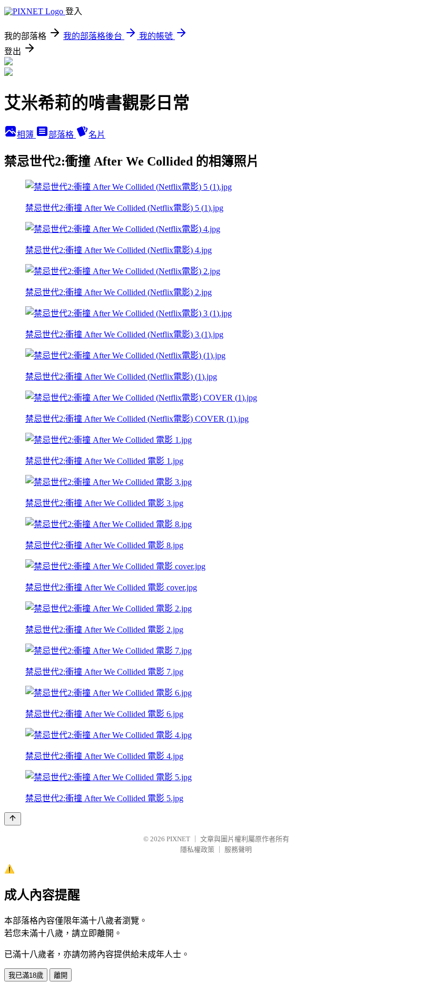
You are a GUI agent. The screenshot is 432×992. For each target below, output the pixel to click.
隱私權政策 (197, 849)
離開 (60, 975)
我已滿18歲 (25, 975)
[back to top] (12, 818)
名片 (97, 134)
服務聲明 (238, 849)
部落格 (62, 134)
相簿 (26, 134)
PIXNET (178, 839)
